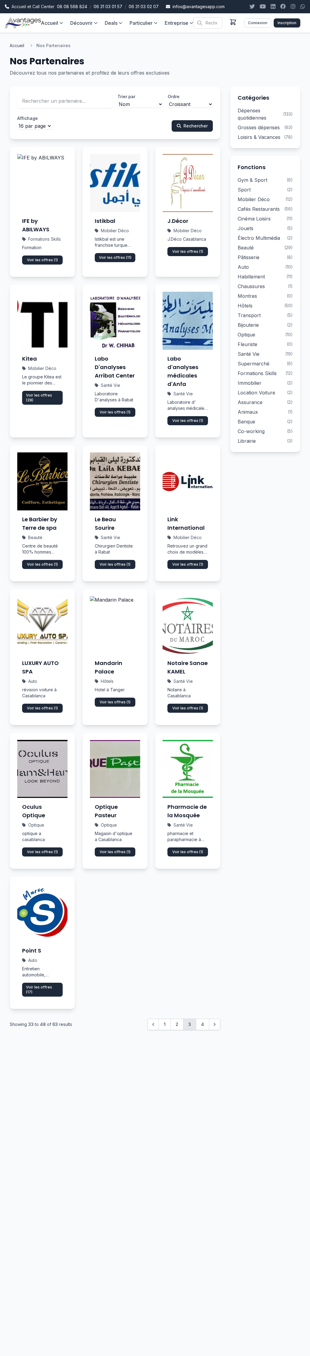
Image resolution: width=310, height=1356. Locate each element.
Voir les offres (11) (115, 257)
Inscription (287, 23)
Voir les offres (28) (39, 397)
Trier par (126, 96)
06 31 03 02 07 (144, 6)
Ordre (174, 96)
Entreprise (176, 23)
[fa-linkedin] (273, 6)
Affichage (27, 118)
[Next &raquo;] (214, 1024)
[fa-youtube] (263, 6)
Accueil (49, 23)
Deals (111, 23)
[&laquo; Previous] (153, 1024)
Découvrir (81, 23)
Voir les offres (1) (42, 260)
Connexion (257, 23)
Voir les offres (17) (39, 989)
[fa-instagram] (293, 6)
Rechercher (195, 125)
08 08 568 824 (72, 6)
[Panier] (233, 22)
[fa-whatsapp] (302, 6)
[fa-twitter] (252, 6)
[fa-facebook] (283, 6)
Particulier (141, 23)
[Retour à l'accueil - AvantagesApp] (23, 23)
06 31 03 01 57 (108, 6)
